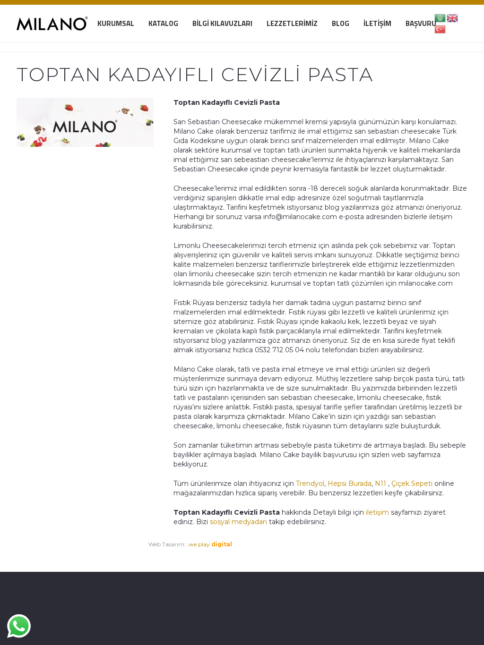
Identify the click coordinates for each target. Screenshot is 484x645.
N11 (380, 483)
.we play (209, 544)
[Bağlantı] (52, 24)
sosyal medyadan (238, 522)
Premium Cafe (37, 553)
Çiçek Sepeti (411, 483)
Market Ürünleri (90, 553)
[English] (453, 17)
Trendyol (310, 483)
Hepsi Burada (350, 483)
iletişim (376, 512)
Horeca (128, 553)
